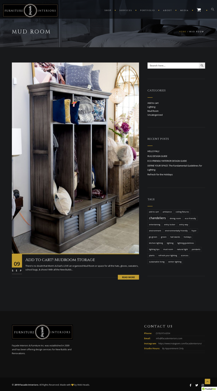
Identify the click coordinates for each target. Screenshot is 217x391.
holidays (187, 237)
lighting (170, 243)
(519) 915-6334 (163, 333)
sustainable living (156, 261)
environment (155, 230)
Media (184, 10)
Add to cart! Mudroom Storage (60, 260)
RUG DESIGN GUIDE (157, 156)
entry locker (169, 224)
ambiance (167, 211)
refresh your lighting (167, 255)
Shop (108, 10)
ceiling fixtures (182, 211)
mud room (168, 249)
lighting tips (154, 249)
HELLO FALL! (153, 151)
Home (183, 31)
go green (153, 237)
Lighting (151, 106)
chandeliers (157, 218)
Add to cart (153, 102)
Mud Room (153, 110)
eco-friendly (190, 218)
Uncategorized (155, 114)
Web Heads (83, 384)
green (163, 237)
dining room (175, 218)
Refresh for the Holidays (160, 174)
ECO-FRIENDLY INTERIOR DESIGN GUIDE (167, 160)
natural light (182, 249)
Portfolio (147, 10)
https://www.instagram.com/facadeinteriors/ (180, 343)
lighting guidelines (185, 243)
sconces (184, 255)
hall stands (175, 237)
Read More (128, 277)
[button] (211, 10)
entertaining (154, 224)
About (167, 10)
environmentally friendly (176, 230)
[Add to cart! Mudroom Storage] (75, 157)
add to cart (154, 211)
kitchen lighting (156, 243)
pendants (196, 249)
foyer (194, 230)
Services (126, 10)
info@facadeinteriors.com (169, 338)
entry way (183, 224)
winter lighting (174, 261)
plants (151, 255)
